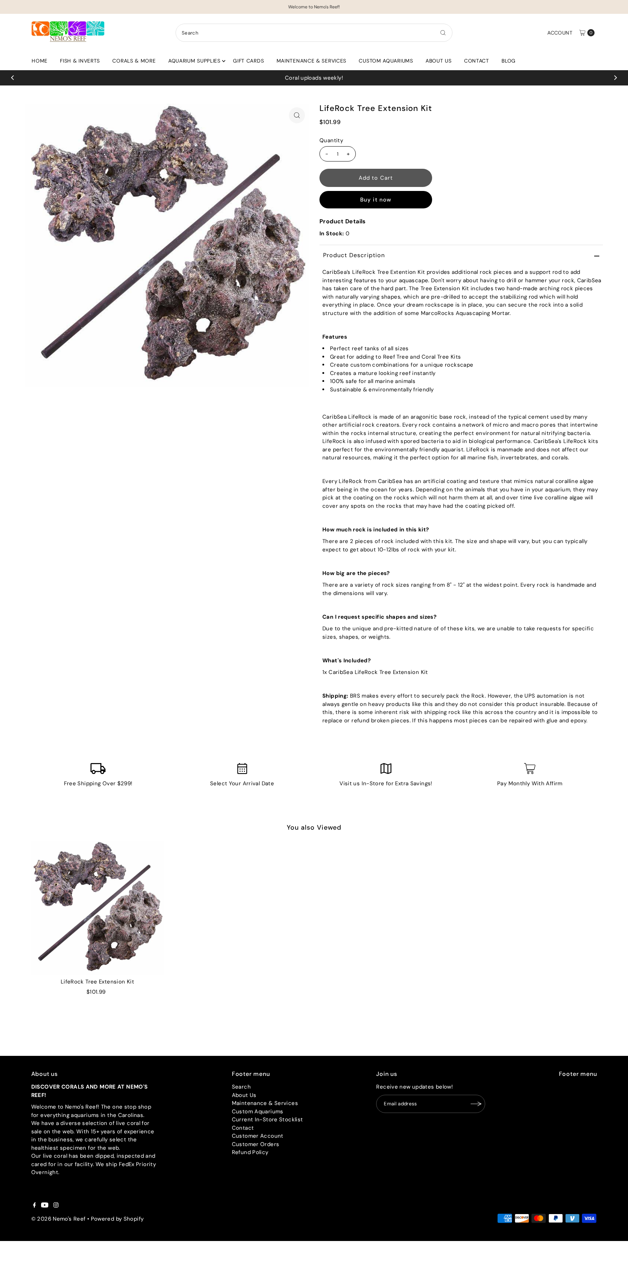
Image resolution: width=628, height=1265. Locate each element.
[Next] (615, 77)
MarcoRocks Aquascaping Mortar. (466, 313)
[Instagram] (56, 1205)
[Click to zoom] (297, 115)
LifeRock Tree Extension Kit (97, 981)
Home (40, 60)
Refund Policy (250, 1152)
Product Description (354, 255)
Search (241, 1086)
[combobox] (314, 33)
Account (559, 32)
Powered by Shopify (117, 1218)
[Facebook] (34, 1205)
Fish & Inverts (80, 60)
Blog (509, 60)
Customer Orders (255, 1144)
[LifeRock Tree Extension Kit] (97, 907)
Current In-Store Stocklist (267, 1119)
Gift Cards (248, 60)
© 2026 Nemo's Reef (58, 1218)
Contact (476, 60)
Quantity (331, 140)
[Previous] (12, 77)
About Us (439, 60)
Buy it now (375, 199)
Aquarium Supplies (194, 60)
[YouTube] (44, 1205)
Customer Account (257, 1136)
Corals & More (134, 60)
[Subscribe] (476, 1104)
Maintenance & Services (311, 60)
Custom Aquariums (386, 60)
